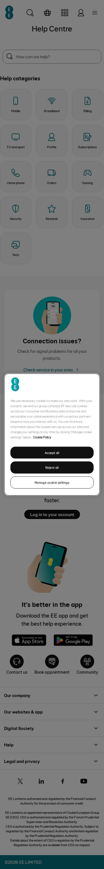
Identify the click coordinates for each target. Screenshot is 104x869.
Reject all (52, 467)
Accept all (52, 452)
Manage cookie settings (52, 482)
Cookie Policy (42, 437)
